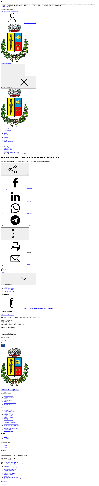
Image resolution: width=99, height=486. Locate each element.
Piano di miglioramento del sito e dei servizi (14, 478)
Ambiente (6, 426)
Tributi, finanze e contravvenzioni (12, 425)
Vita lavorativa (7, 413)
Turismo (6, 418)
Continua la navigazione (6, 9)
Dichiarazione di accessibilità (11, 477)
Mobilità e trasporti (8, 420)
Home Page (6, 147)
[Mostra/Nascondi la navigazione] (13, 70)
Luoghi (5, 445)
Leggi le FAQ (7, 466)
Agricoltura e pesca (8, 431)
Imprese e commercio (9, 414)
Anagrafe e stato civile (9, 410)
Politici (5, 401)
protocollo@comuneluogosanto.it (12, 462)
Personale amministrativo (10, 403)
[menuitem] (18, 188)
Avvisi (5, 439)
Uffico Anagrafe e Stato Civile (11, 152)
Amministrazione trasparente (11, 473)
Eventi (5, 447)
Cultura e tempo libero (9, 411)
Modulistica (6, 151)
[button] (8, 130)
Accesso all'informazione (10, 138)
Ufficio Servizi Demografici (7, 315)
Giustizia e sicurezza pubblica (11, 424)
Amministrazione (8, 148)
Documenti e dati (8, 149)
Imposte (6, 137)
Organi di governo (8, 396)
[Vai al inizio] (1, 342)
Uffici (5, 398)
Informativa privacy (8, 474)
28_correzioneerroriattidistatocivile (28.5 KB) (38, 308)
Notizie (5, 437)
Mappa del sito (4, 481)
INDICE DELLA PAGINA (6, 284)
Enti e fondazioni (8, 400)
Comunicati (6, 438)
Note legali (6, 476)
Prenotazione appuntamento (10, 467)
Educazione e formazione (10, 422)
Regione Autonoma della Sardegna (9, 11)
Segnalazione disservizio (10, 469)
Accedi (2, 144)
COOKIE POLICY (5, 6)
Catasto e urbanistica (9, 417)
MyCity (4, 484)
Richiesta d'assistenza (9, 470)
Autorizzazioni (7, 429)
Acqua (5, 140)
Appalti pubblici (8, 415)
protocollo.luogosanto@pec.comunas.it (13, 463)
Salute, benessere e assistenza (11, 428)
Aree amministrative (9, 397)
